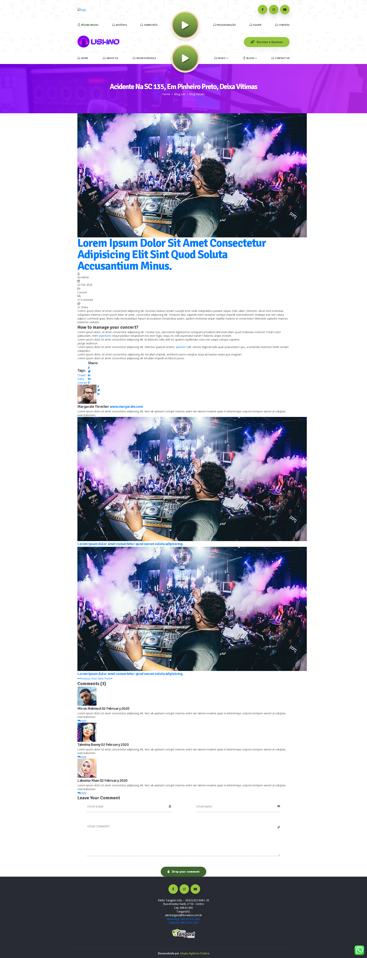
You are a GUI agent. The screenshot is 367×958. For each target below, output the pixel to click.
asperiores (105, 335)
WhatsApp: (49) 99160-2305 (183, 919)
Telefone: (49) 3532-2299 (183, 922)
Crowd (81, 375)
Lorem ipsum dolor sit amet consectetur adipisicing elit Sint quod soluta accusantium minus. (171, 254)
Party (80, 379)
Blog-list (179, 94)
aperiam (181, 347)
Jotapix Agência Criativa (194, 953)
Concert (82, 382)
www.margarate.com (126, 406)
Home (166, 94)
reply (83, 721)
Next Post (104, 678)
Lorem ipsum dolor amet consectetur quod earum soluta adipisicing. (130, 543)
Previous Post (88, 678)
